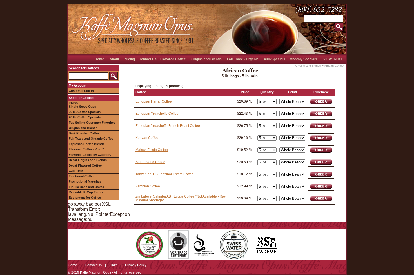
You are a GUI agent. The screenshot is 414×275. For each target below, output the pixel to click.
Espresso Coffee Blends (86, 144)
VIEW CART (332, 59)
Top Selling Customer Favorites (92, 122)
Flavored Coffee (173, 59)
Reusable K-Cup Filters (86, 192)
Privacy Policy (135, 265)
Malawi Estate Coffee (151, 150)
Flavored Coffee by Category (90, 154)
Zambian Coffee (147, 186)
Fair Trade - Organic (243, 59)
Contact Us (148, 59)
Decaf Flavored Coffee (85, 165)
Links (113, 265)
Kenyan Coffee (146, 138)
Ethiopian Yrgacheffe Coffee (157, 114)
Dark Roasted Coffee (84, 133)
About (115, 59)
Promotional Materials (85, 181)
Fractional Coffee (81, 176)
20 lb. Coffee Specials (85, 112)
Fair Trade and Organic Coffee (91, 138)
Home (99, 59)
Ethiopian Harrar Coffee (153, 101)
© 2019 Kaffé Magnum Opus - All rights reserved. (105, 272)
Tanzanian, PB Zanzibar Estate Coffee (164, 174)
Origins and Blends (206, 59)
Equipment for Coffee (85, 197)
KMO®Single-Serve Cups (82, 104)
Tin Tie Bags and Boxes (86, 186)
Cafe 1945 (76, 170)
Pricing (129, 59)
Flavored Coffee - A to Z (86, 149)
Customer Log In (81, 90)
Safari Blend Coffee (150, 162)
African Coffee (334, 65)
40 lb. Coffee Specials (85, 117)
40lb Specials (274, 59)
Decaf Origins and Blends (88, 160)
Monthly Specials (303, 59)
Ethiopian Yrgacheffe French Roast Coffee (167, 126)
